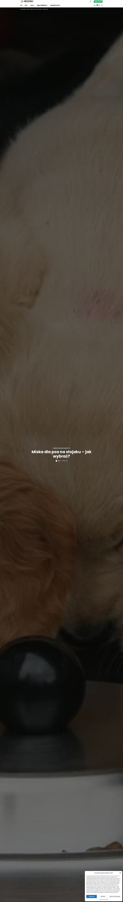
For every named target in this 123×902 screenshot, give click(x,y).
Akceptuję (91, 896)
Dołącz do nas (98, 1)
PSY (69, 448)
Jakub (59, 460)
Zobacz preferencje (115, 896)
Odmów (103, 896)
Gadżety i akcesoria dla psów (60, 448)
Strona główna (23, 9)
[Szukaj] (102, 5)
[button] (120, 873)
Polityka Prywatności (104, 899)
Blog (29, 9)
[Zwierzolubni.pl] (27, 1)
